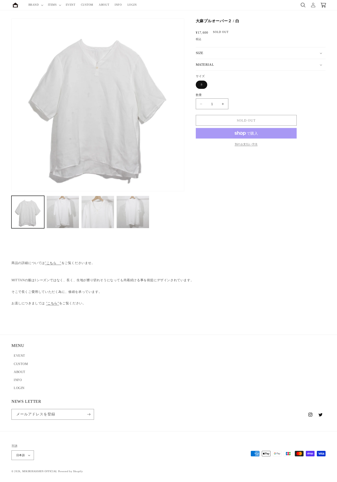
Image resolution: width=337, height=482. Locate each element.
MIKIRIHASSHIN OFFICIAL (39, 471)
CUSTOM (21, 364)
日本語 (20, 455)
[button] (35, 5)
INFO (18, 380)
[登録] (89, 414)
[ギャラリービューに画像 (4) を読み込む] (132, 212)
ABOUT (19, 372)
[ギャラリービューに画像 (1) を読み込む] (27, 212)
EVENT (19, 355)
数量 (199, 95)
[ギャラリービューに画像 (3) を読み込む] (97, 212)
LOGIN (19, 388)
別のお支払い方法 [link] (246, 144)
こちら (53, 263)
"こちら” (52, 303)
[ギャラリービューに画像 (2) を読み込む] (63, 212)
